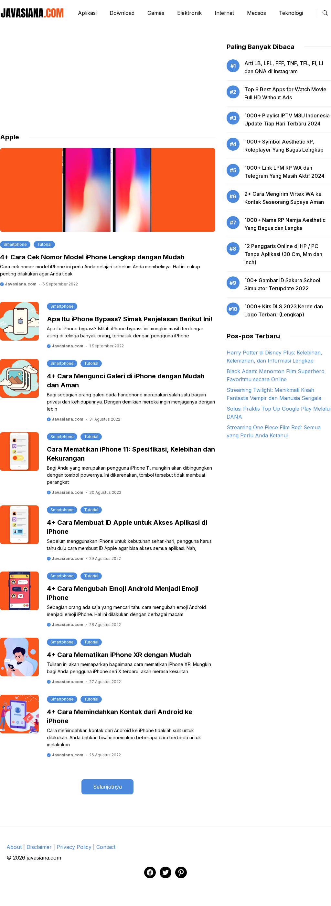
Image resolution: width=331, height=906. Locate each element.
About (14, 847)
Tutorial (44, 244)
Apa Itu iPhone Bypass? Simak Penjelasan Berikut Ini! (130, 319)
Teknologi (291, 13)
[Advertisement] (107, 87)
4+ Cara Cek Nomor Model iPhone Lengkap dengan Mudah (92, 257)
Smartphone (15, 244)
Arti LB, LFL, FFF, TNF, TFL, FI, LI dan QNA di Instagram (283, 67)
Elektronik (189, 13)
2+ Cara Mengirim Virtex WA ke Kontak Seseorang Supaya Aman (284, 198)
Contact (105, 847)
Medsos (256, 13)
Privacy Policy (74, 847)
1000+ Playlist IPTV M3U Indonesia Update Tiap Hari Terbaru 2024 (287, 119)
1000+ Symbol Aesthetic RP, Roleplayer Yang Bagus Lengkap (284, 145)
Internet (224, 13)
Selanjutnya (107, 786)
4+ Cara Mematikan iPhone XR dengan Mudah (119, 655)
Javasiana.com (20, 284)
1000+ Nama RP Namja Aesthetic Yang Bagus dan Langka (285, 224)
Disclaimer (39, 847)
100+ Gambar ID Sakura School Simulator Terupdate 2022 (282, 284)
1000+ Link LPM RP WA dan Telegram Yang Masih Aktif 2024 (284, 171)
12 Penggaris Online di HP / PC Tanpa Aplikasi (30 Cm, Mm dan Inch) (283, 254)
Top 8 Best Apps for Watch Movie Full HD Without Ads (285, 93)
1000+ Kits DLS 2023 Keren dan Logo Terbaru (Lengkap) (283, 310)
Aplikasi (87, 13)
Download (122, 13)
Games (155, 13)
